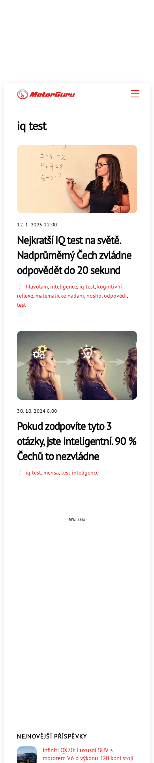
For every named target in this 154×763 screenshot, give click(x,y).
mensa (51, 472)
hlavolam (37, 286)
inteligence (63, 286)
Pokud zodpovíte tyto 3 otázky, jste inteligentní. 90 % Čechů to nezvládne (76, 441)
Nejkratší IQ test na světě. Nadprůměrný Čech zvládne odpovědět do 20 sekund (74, 255)
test (21, 304)
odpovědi (115, 295)
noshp (93, 295)
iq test (87, 286)
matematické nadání (60, 295)
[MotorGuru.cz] (46, 96)
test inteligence (80, 472)
